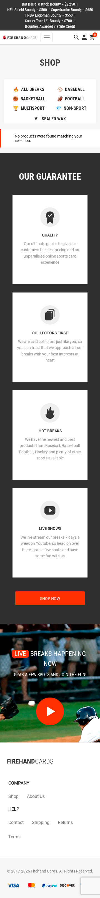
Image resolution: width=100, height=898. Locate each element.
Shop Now (50, 598)
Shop (13, 796)
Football (71, 98)
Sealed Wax (52, 118)
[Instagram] (18, 772)
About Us (36, 796)
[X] (12, 772)
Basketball (29, 98)
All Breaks (28, 89)
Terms (14, 837)
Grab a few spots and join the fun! (50, 674)
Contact (16, 822)
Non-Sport (71, 108)
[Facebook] (7, 772)
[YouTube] (23, 772)
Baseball (71, 89)
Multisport (29, 108)
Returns (65, 822)
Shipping (40, 822)
